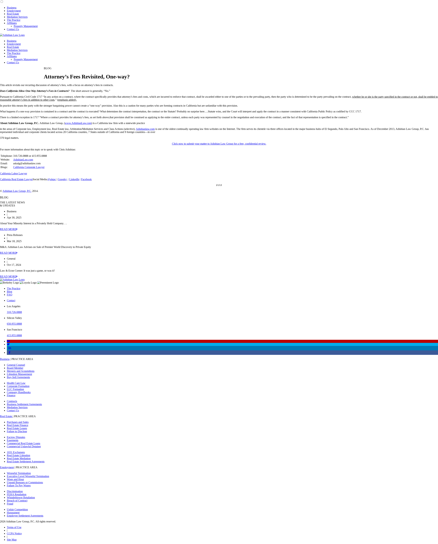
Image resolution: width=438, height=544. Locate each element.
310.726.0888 (14, 312)
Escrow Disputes (16, 437)
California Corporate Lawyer (28, 167)
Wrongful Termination (19, 473)
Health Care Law (16, 383)
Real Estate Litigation (18, 455)
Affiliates (12, 23)
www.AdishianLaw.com (78, 123)
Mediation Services (17, 16)
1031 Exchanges (16, 452)
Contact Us (13, 29)
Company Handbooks (19, 392)
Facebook (86, 179)
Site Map (12, 539)
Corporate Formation (18, 386)
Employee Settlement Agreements (25, 515)
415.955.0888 (14, 335)
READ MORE (8, 229)
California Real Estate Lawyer (16, 179)
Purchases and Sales (18, 422)
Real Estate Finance (17, 425)
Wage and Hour (15, 479)
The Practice (13, 20)
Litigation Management (19, 374)
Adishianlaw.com (145, 128)
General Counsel (16, 364)
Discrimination (15, 491)
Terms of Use (14, 527)
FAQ (9, 294)
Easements (12, 440)
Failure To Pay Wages (19, 485)
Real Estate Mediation (19, 458)
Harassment (13, 512)
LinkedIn (74, 179)
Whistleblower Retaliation (21, 497)
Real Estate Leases (17, 428)
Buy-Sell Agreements (18, 377)
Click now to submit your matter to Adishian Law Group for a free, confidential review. (219, 143)
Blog (9, 291)
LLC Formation (15, 389)
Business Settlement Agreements (24, 404)
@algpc (52, 179)
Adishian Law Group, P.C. (17, 191)
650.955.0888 (14, 323)
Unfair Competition (17, 509)
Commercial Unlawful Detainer (24, 446)
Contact (11, 300)
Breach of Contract (17, 500)
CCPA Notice (14, 533)
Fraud (10, 503)
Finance (11, 395)
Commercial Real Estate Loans (23, 443)
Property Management (26, 26)
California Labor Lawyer (13, 173)
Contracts (12, 401)
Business (11, 7)
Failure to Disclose (17, 431)
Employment (14, 10)
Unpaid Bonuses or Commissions (25, 482)
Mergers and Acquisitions (20, 371)
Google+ (62, 179)
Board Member (15, 367)
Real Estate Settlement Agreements (25, 461)
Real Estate (13, 13)
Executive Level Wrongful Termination (28, 476)
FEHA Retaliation (16, 494)
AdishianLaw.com (23, 159)
